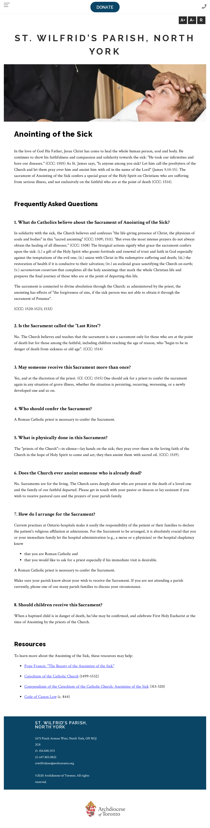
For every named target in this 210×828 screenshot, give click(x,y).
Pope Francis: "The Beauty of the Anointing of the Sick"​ (69, 666)
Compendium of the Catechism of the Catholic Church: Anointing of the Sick (86, 686)
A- (192, 20)
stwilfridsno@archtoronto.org (54, 763)
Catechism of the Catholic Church (51, 676)
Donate (105, 7)
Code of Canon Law (40, 696)
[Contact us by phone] (204, 7)
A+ (183, 20)
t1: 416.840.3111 (45, 751)
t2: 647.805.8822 (45, 757)
